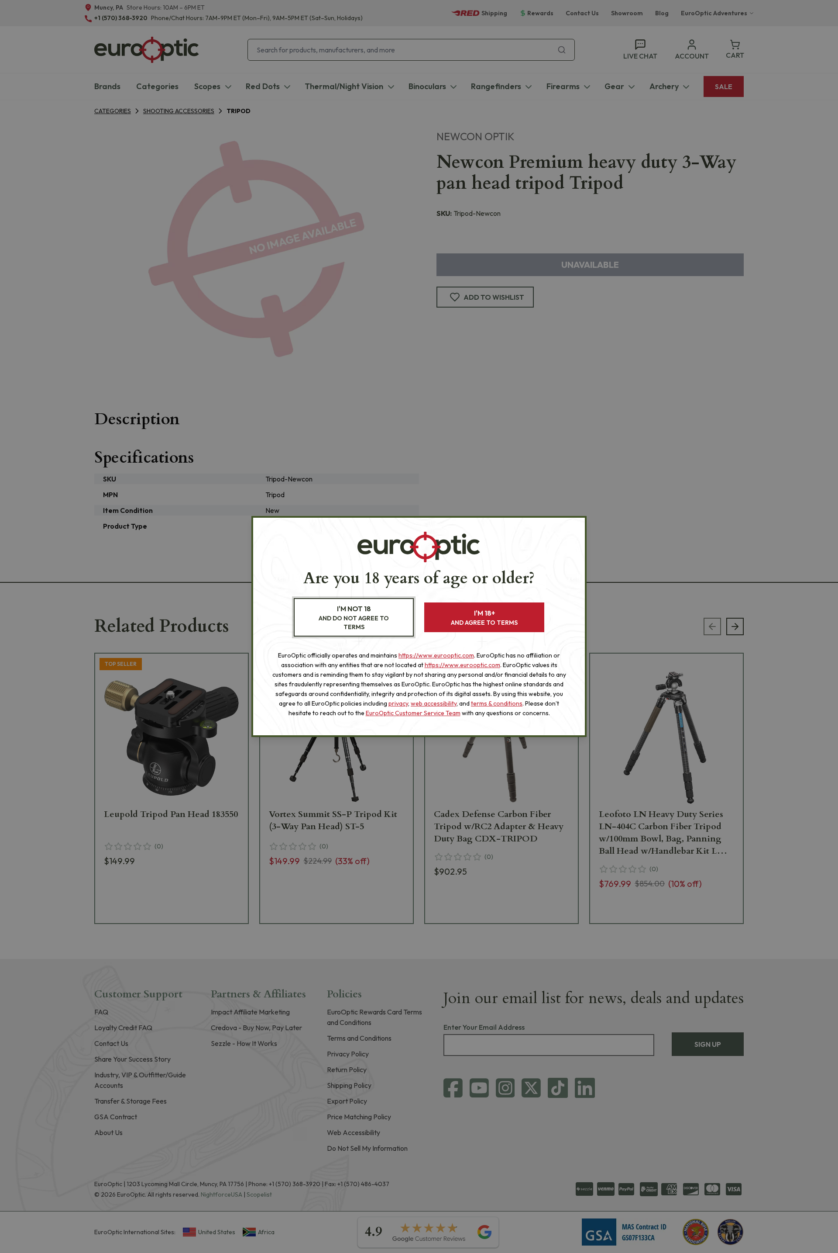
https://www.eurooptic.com (436, 655)
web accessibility (434, 703)
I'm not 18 (354, 617)
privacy (398, 703)
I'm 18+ (484, 617)
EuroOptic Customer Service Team (413, 713)
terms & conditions (496, 703)
